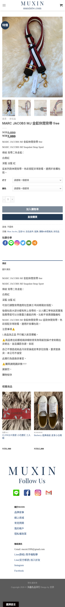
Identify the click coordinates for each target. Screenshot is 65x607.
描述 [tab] (4, 263)
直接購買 (32, 217)
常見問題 (19, 523)
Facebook (19, 570)
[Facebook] (5, 242)
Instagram (19, 565)
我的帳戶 (19, 528)
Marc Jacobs (12, 232)
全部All (21, 232)
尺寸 (4, 180)
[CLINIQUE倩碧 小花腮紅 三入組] (16, 411)
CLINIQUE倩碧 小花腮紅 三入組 (16, 436)
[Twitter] (23, 242)
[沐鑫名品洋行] (32, 5)
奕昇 (52, 587)
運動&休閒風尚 (46, 232)
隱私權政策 (20, 533)
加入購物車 (32, 209)
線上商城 (19, 517)
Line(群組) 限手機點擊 (26, 554)
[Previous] (7, 57)
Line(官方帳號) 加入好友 (27, 560)
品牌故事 (19, 512)
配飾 (36, 232)
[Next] (57, 57)
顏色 (4, 188)
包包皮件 (30, 232)
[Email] (28, 242)
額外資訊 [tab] (6, 269)
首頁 (4, 119)
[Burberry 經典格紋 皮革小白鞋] (48, 411)
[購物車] (61, 5)
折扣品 (13, 119)
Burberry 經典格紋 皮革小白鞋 (48, 435)
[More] (34, 242)
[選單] (4, 5)
